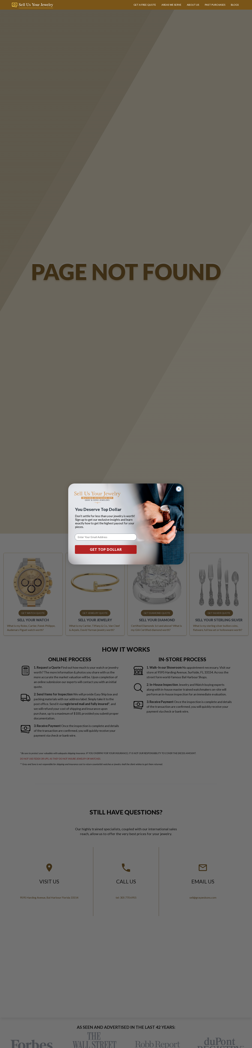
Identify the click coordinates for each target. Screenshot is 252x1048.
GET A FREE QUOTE (145, 4)
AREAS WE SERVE (171, 4)
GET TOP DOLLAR (106, 549)
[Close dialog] (178, 488)
